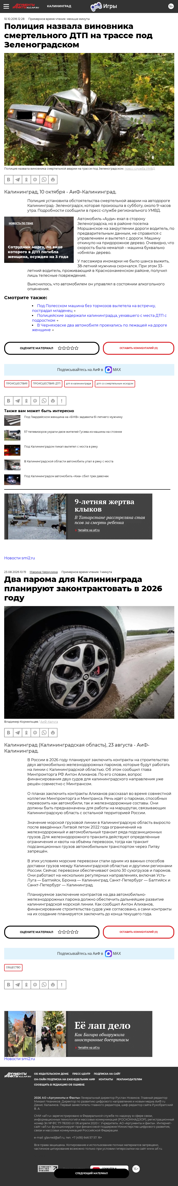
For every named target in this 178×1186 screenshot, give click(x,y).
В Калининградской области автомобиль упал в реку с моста (68, 461)
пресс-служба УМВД (140, 168)
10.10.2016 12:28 (14, 19)
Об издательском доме (51, 1073)
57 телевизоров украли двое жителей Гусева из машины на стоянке (73, 431)
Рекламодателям (129, 1079)
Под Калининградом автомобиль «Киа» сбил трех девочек (66, 476)
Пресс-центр (81, 1073)
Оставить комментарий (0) (139, 348)
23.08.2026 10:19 (15, 572)
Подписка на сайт (107, 1073)
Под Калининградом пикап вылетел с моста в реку (61, 446)
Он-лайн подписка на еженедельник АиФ (64, 1079)
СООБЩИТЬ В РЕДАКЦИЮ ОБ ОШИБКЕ (59, 1084)
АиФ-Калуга (49, 721)
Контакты (106, 1079)
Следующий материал (91, 1173)
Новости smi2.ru (19, 558)
